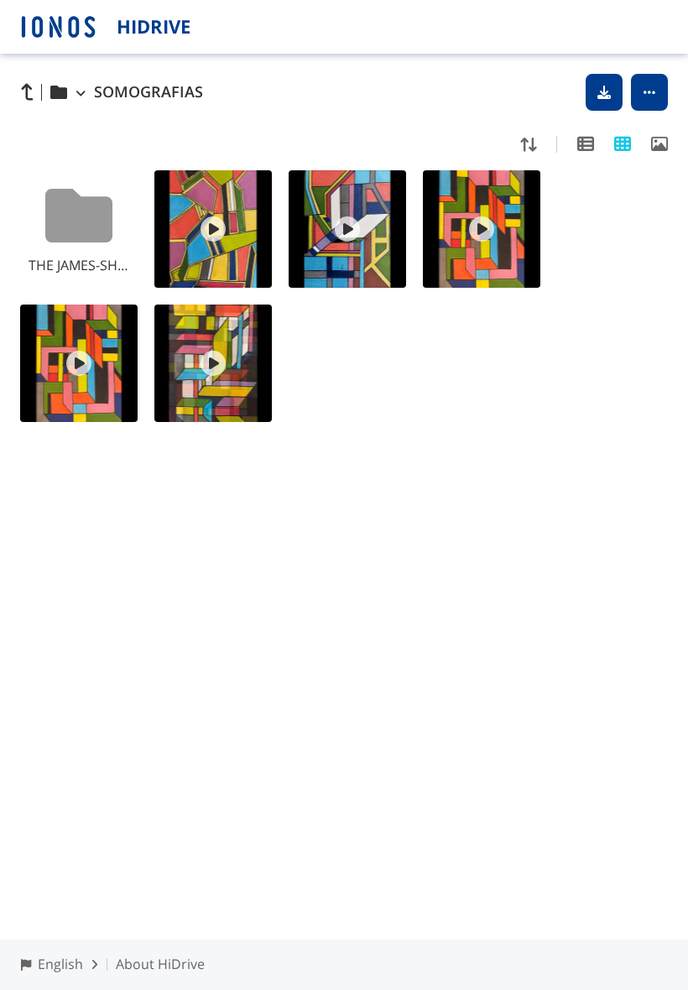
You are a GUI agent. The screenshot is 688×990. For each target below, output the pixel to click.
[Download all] (604, 92)
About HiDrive (160, 964)
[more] (649, 92)
